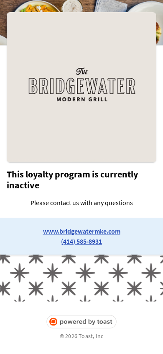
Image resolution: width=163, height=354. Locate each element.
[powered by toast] (81, 322)
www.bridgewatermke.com (81, 231)
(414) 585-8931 (81, 241)
